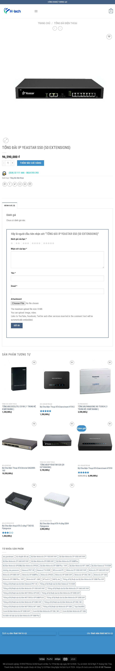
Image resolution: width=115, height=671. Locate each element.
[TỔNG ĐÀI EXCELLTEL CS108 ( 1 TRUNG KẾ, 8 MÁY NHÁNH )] (19, 381)
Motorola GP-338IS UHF (11, 575)
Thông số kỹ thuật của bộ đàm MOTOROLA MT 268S (21, 607)
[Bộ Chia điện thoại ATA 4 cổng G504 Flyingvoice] (57, 501)
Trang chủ (44, 23)
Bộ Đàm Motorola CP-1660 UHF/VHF (16, 561)
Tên (13, 273)
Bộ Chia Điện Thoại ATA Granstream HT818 (95, 468)
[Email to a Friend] (20, 184)
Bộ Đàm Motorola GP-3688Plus (67, 561)
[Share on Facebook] (9, 184)
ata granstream (8, 557)
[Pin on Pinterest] (25, 184)
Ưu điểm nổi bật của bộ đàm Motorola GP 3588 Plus (21, 616)
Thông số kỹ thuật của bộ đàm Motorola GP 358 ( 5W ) (63, 602)
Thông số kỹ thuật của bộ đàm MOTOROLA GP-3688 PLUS (23, 597)
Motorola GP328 (47, 575)
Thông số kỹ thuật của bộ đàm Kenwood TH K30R (57, 584)
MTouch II (46, 579)
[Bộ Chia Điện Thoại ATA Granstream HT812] (57, 381)
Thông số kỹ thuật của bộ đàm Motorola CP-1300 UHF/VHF (24, 588)
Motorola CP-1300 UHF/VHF (76, 570)
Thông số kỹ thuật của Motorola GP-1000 (57, 607)
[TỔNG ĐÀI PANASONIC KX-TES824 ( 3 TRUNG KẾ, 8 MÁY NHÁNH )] (95, 381)
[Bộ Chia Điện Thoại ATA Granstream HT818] (95, 442)
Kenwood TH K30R (43, 570)
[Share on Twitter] (14, 184)
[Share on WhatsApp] (4, 184)
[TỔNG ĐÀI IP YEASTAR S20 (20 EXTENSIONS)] (57, 440)
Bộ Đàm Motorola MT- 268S (79, 566)
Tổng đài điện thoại (65, 23)
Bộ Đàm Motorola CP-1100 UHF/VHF (44, 557)
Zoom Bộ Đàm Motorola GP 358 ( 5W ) (46, 611)
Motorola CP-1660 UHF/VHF (99, 570)
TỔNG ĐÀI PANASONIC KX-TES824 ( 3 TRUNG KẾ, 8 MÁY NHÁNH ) (92, 407)
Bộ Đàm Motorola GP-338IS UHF (42, 561)
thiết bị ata (56, 579)
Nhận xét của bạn (19, 249)
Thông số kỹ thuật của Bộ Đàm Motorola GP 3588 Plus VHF (83, 579)
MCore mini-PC (58, 570)
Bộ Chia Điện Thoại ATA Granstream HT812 (57, 407)
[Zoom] (6, 140)
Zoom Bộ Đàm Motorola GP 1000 (74, 611)
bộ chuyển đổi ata (22, 557)
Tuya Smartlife (79, 607)
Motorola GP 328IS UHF (63, 575)
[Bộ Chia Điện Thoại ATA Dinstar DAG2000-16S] (19, 442)
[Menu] (36, 11)
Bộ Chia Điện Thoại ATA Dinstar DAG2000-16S (18, 469)
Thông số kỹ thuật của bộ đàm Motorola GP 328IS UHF (65, 597)
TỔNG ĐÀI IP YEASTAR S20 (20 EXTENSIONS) (52, 466)
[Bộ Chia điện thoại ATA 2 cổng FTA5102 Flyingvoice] (19, 502)
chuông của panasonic (11, 570)
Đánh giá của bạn (19, 239)
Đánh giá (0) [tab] (9, 205)
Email (14, 286)
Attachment (16, 299)
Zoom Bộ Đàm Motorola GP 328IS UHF (16, 611)
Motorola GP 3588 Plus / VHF (13, 579)
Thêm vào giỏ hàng (30, 163)
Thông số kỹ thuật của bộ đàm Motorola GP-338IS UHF (61, 593)
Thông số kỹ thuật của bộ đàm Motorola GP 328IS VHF (22, 602)
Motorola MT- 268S (33, 579)
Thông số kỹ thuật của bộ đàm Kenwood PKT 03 (20, 584)
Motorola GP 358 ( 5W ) (83, 575)
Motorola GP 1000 (100, 575)
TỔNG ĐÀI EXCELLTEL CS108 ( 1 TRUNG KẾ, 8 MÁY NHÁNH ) (19, 407)
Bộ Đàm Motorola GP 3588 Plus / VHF (53, 566)
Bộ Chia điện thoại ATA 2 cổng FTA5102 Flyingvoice (18, 527)
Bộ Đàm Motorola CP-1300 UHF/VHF (72, 557)
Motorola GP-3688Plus (30, 575)
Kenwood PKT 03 (28, 570)
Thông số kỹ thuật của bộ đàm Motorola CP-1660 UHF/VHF (68, 588)
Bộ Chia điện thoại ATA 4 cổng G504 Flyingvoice (54, 524)
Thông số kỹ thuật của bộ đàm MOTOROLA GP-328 (21, 593)
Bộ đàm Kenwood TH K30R (101, 566)
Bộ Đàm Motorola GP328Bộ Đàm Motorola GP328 (20, 566)
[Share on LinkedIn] (30, 184)
